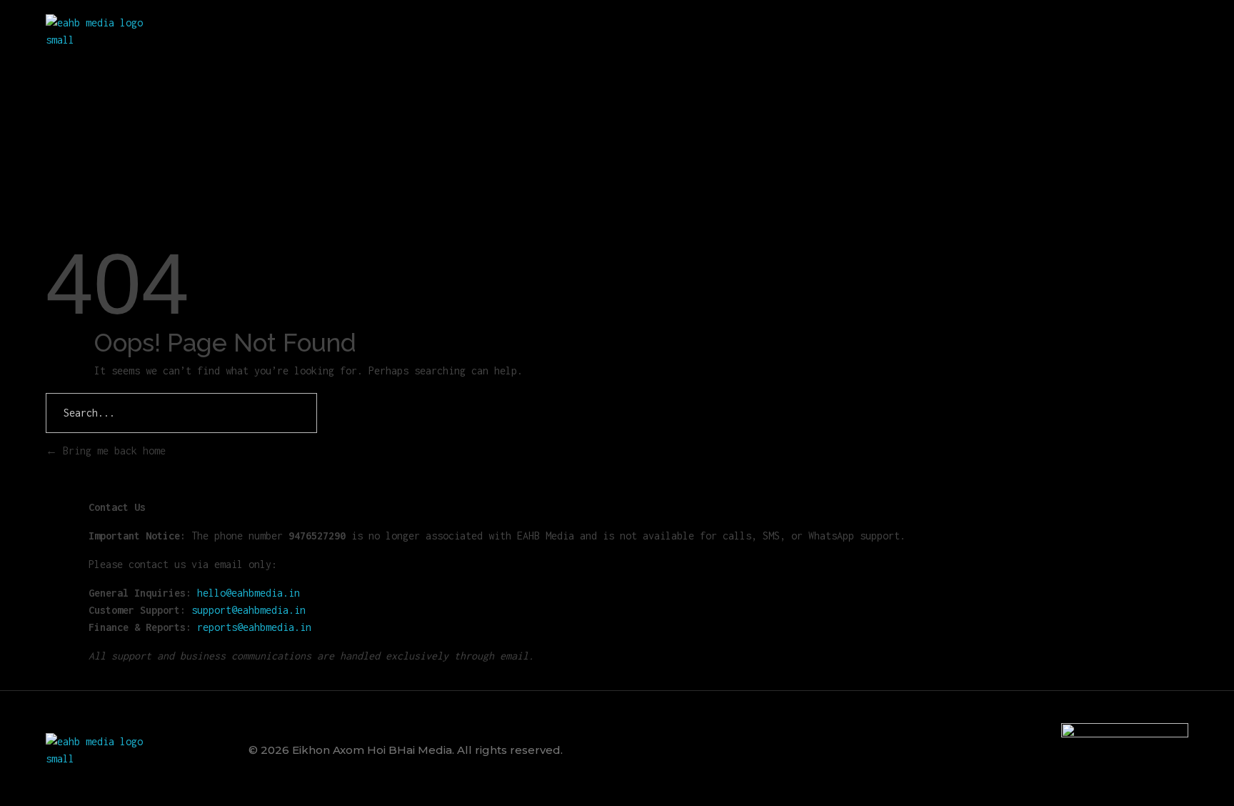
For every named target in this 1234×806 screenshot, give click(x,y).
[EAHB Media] (100, 31)
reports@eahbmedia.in (254, 627)
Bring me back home (111, 450)
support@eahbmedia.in (248, 610)
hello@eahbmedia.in (248, 593)
